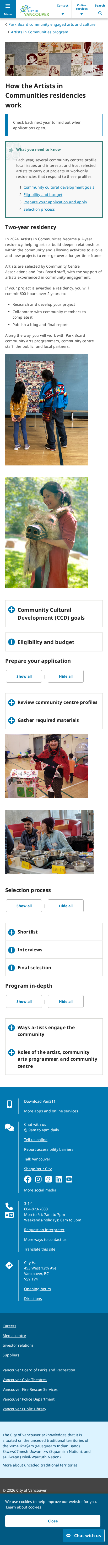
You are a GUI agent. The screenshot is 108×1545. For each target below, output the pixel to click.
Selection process (39, 209)
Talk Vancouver (37, 1159)
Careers (9, 1325)
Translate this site (39, 1249)
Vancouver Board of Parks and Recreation (39, 1369)
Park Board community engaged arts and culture (51, 24)
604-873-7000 (36, 1208)
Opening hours (37, 1288)
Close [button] (53, 1520)
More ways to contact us (45, 1239)
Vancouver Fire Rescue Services (30, 1389)
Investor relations (18, 1345)
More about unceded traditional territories (40, 1465)
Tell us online (35, 1139)
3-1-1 (28, 1203)
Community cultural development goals (59, 187)
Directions (33, 1298)
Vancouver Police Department (29, 1399)
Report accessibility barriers (48, 1149)
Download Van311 (40, 1101)
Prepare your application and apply (55, 201)
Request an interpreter (44, 1229)
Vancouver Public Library (24, 1408)
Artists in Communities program (39, 31)
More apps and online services (51, 1110)
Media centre (14, 1335)
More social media (40, 1190)
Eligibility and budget (43, 194)
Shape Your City (38, 1168)
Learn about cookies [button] (23, 1507)
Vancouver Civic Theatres (25, 1379)
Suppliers (11, 1354)
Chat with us (35, 1124)
